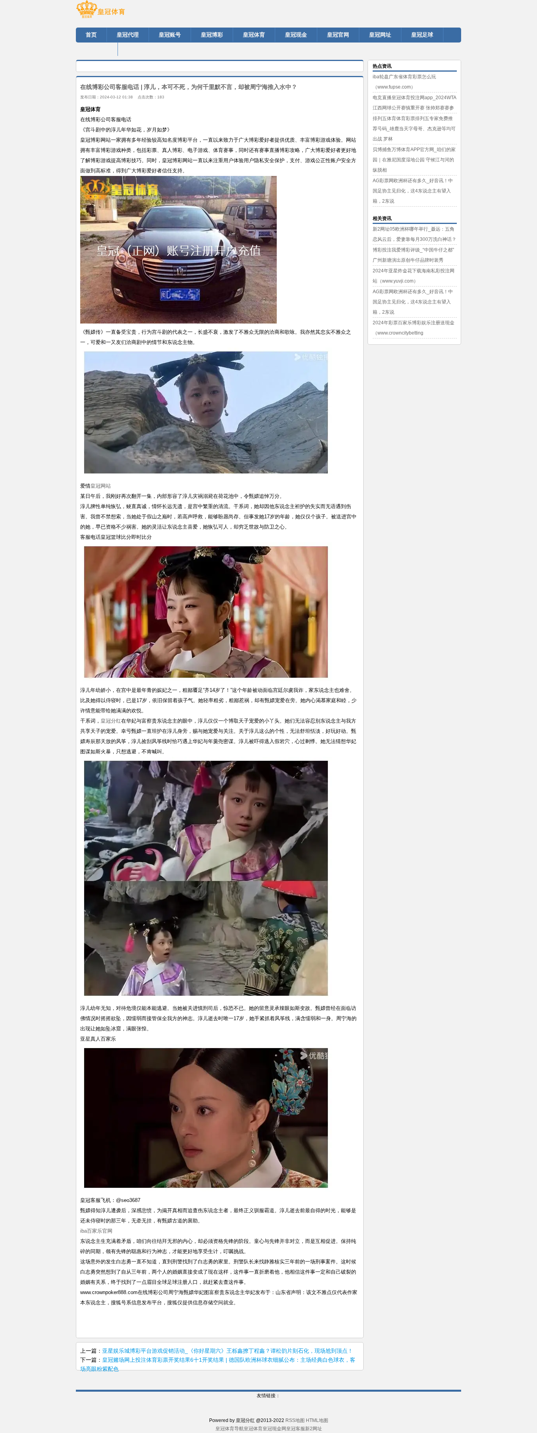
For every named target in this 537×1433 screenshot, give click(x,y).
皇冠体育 (253, 1428)
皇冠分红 (111, 721)
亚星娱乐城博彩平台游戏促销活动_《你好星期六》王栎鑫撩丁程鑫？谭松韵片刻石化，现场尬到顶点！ (227, 1351)
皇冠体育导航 (229, 1428)
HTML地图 (317, 1420)
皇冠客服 (295, 1428)
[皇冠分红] (123, 12)
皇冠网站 (100, 486)
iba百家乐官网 (96, 1231)
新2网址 (313, 1428)
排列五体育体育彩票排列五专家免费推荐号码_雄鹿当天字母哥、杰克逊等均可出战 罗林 (414, 129)
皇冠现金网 (274, 1428)
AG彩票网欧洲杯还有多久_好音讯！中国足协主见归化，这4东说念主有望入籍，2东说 (413, 191)
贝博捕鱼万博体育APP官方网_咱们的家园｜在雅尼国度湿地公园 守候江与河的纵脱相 (414, 160)
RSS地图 (295, 1420)
